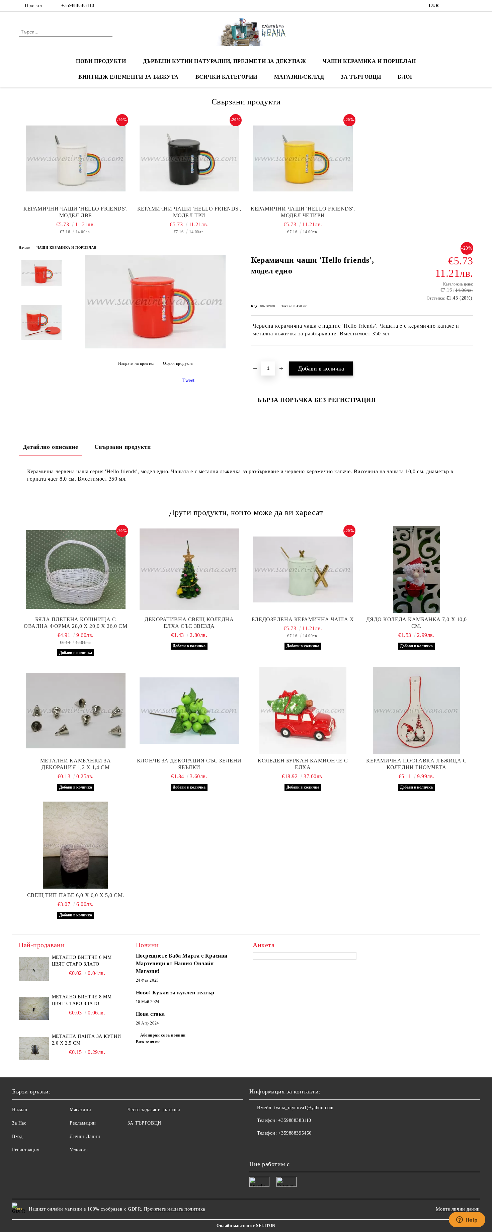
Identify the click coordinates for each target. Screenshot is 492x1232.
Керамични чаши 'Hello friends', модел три (189, 212)
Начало (24, 247)
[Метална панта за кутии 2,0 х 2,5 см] (34, 1048)
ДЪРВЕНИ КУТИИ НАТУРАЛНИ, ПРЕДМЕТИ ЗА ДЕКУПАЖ (224, 61)
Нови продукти (101, 61)
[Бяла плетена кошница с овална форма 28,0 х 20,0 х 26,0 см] (76, 569)
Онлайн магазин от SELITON (246, 1225)
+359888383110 (77, 5)
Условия (78, 1149)
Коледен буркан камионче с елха (303, 764)
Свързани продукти (122, 446)
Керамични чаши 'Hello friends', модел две (75, 212)
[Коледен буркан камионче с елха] (303, 710)
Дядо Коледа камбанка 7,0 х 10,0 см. (416, 623)
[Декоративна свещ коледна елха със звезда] (189, 569)
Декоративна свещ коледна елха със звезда (189, 623)
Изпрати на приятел (136, 363)
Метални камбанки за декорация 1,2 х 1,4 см (75, 764)
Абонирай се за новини (163, 1035)
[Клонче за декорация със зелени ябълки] (189, 710)
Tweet (188, 380)
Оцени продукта (178, 363)
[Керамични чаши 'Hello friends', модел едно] (155, 346)
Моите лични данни (458, 1209)
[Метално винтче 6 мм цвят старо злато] (34, 969)
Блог (405, 77)
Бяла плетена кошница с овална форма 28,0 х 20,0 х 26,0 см (75, 623)
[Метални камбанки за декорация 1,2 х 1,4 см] (76, 710)
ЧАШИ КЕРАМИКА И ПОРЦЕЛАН (369, 61)
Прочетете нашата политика (174, 1209)
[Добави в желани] (264, 357)
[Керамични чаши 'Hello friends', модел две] (76, 158)
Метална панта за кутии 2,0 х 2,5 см (86, 1040)
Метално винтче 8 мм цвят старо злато (82, 1000)
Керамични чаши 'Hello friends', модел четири (303, 212)
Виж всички (148, 1042)
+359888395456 (294, 1133)
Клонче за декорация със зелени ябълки (189, 764)
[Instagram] (469, 5)
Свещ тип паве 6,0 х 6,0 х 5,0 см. (75, 895)
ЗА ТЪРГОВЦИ (361, 77)
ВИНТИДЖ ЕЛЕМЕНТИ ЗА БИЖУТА (128, 77)
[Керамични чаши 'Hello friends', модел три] (189, 158)
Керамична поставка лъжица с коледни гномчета (416, 764)
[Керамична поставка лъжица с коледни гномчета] (417, 710)
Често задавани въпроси (154, 1109)
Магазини (80, 1109)
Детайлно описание (50, 446)
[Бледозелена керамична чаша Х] (303, 569)
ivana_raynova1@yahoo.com (303, 1107)
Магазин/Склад (299, 77)
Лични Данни (85, 1136)
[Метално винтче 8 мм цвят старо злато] (34, 1009)
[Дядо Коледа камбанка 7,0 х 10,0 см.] (417, 569)
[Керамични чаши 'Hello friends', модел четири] (303, 158)
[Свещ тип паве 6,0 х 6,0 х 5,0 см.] (76, 845)
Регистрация (25, 1149)
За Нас (19, 1123)
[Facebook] (449, 5)
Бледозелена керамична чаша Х (303, 619)
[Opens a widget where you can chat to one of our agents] (466, 1220)
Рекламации (83, 1123)
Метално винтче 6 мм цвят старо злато (82, 961)
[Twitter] (459, 5)
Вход (17, 1136)
